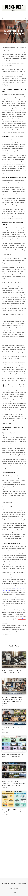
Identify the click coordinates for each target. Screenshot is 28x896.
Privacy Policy (22, 883)
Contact (13, 883)
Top (14, 892)
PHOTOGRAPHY (14, 26)
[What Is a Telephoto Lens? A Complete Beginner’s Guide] (14, 659)
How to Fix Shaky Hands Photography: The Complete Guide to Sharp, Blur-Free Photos (13, 783)
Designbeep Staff (10, 37)
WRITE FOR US (5, 883)
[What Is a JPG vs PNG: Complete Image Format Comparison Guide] (14, 799)
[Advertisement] (13, 844)
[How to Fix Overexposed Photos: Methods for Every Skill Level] (14, 743)
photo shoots (22, 619)
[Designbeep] (14, 8)
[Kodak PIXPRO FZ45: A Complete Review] (14, 717)
